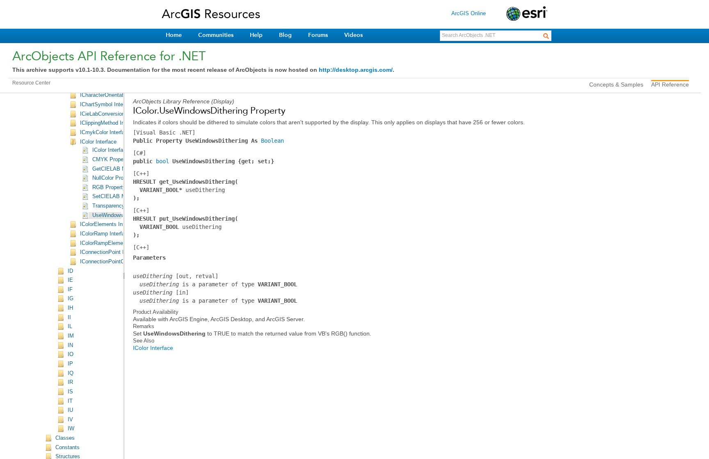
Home (174, 35)
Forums (318, 35)
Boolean (272, 140)
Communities (215, 35)
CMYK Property (111, 159)
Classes (65, 438)
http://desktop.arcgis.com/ (356, 69)
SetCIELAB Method (115, 196)
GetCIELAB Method (116, 169)
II (69, 317)
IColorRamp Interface (105, 234)
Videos (353, 35)
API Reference (670, 84)
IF (70, 289)
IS (70, 392)
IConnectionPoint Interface (111, 252)
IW (71, 429)
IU (70, 410)
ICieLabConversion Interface (113, 114)
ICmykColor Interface (105, 132)
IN (70, 345)
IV (70, 419)
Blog (285, 35)
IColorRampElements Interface (116, 243)
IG (70, 298)
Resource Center (31, 83)
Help (256, 35)
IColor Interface (98, 142)
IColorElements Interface (109, 224)
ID (70, 271)
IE (70, 280)
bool (162, 161)
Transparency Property (119, 206)
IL (70, 326)
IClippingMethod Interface (110, 123)
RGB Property (109, 187)
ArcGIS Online (468, 13)
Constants (67, 447)
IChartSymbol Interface (107, 104)
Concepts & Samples (616, 84)
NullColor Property (113, 178)
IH (70, 308)
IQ (70, 373)
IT (70, 401)
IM (71, 336)
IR (70, 382)
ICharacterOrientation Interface (116, 95)
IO (70, 354)
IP (70, 364)
